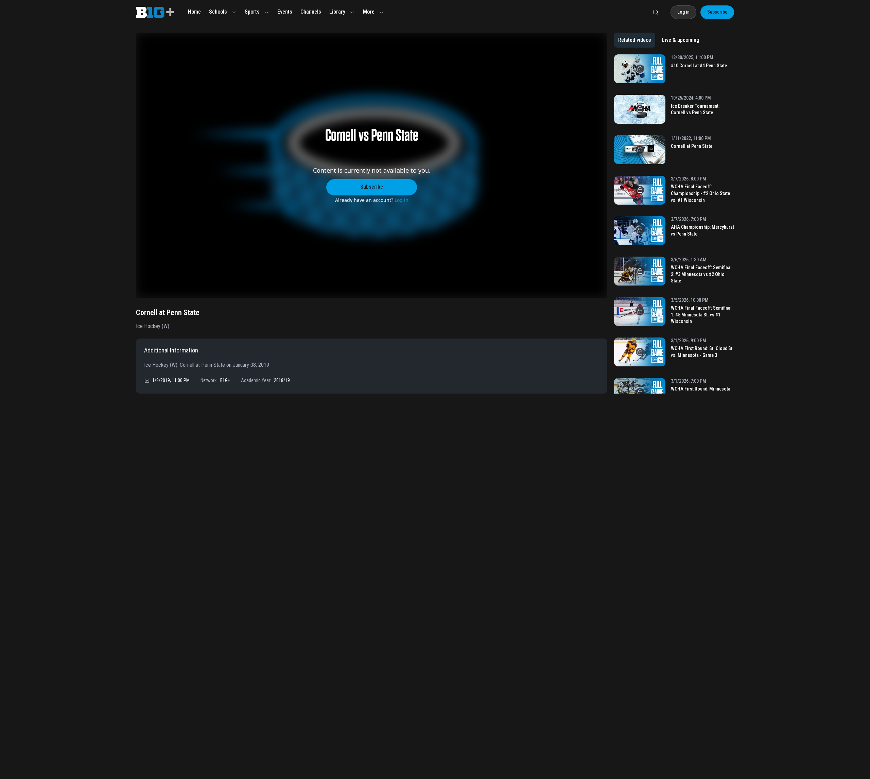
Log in (401, 200)
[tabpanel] (674, 224)
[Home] (155, 12)
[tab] (634, 40)
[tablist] (658, 40)
